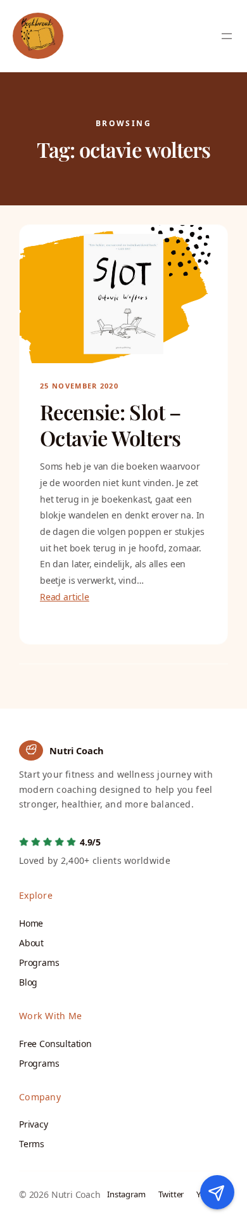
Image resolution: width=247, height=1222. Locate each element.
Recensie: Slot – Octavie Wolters (110, 425)
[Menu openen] (226, 36)
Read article (64, 597)
